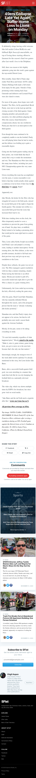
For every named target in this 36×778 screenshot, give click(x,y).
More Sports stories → (18, 530)
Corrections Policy (6, 741)
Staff (2, 734)
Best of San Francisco (7, 722)
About (3, 731)
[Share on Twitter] (7, 585)
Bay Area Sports (12, 10)
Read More (29, 682)
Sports (18, 495)
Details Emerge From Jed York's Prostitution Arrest (18, 508)
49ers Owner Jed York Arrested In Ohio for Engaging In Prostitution (18, 515)
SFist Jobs (4, 719)
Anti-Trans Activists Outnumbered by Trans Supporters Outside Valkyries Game (18, 523)
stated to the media (26, 340)
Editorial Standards (7, 737)
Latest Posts (5, 716)
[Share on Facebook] (11, 585)
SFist (5, 701)
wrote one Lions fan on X (19, 401)
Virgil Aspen (25, 10)
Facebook (4, 753)
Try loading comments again (18, 476)
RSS (2, 759)
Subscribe (18, 665)
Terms (3, 774)
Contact (3, 744)
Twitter (3, 756)
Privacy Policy (5, 771)
